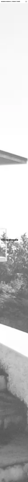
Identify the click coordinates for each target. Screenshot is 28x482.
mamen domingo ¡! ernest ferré (10, 1)
